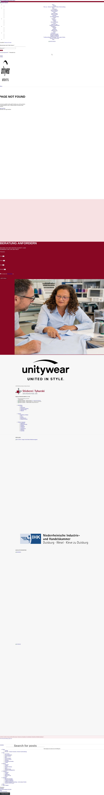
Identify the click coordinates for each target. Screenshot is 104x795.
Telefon (1, 260)
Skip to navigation (3, 0)
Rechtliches (20, 405)
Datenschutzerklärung (5, 738)
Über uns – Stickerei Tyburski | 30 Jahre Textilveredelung (54, 6)
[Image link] (54, 548)
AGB (21, 406)
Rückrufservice (23, 418)
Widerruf (22, 410)
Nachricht (2, 269)
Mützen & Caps (54, 24)
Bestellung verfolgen (24, 414)
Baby (54, 12)
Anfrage (54, 5)
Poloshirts (54, 15)
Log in (1, 50)
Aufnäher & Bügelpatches (54, 25)
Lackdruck (22, 427)
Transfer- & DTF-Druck (54, 38)
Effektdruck (22, 426)
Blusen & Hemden (54, 10)
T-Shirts (54, 17)
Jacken (54, 23)
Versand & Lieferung (24, 408)
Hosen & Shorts (54, 13)
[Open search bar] (52, 54)
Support (19, 413)
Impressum (10, 738)
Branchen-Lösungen (54, 33)
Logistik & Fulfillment (54, 36)
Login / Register (5, 785)
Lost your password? (4, 52)
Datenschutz (22, 407)
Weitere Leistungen (21, 422)
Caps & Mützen (54, 11)
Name (1, 256)
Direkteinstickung (23, 424)
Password (2, 48)
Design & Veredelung (54, 35)
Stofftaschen (54, 29)
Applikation (22, 423)
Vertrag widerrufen (5, 793)
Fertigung (22, 425)
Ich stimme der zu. (7, 273)
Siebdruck (22, 429)
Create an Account (7, 42)
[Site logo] (4, 1)
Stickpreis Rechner (24, 419)
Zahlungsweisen (23, 409)
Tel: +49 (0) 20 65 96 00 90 (36, 400)
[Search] (51, 747)
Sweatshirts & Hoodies (54, 16)
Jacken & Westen (54, 14)
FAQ (21, 415)
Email (1, 264)
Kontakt (21, 416)
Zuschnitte (22, 430)
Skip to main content (11, 0)
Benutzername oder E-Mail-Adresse (7, 45)
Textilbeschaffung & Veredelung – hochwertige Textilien (54, 37)
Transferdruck (23, 428)
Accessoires (54, 9)
